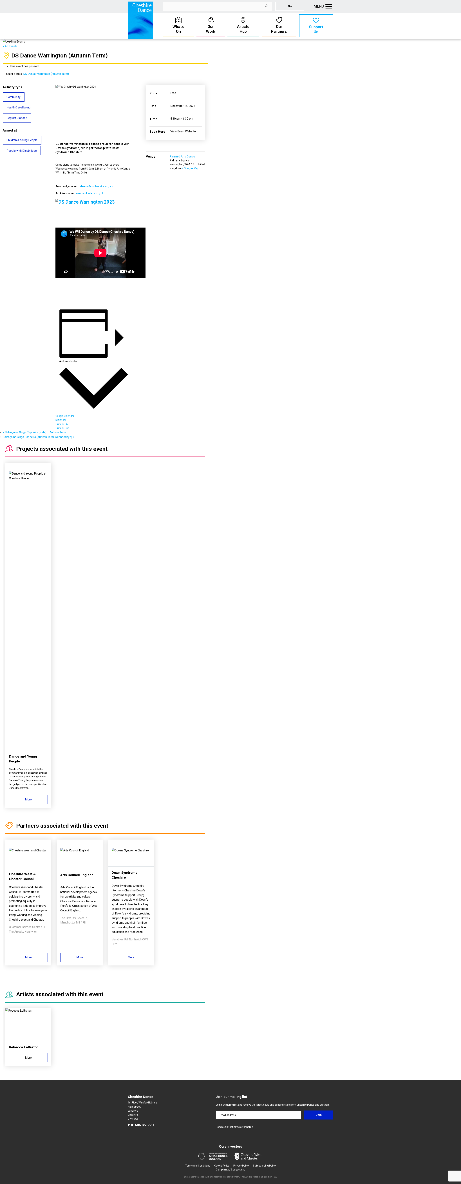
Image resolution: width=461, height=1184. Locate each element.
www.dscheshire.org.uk (90, 193)
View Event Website (183, 131)
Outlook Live (62, 428)
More (28, 799)
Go (290, 6)
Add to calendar (68, 361)
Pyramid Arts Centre (182, 156)
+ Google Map (190, 168)
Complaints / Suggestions (230, 1169)
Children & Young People (21, 140)
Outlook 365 (62, 424)
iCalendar (60, 420)
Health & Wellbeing (18, 107)
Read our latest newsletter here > (235, 1126)
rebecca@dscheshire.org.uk (96, 186)
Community (13, 97)
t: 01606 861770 (141, 1125)
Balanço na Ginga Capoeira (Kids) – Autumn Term (34, 432)
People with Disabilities (21, 150)
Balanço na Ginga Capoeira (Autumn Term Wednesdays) (38, 437)
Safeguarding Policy (264, 1165)
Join (319, 1115)
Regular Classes (16, 118)
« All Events (10, 46)
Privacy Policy (241, 1165)
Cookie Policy (221, 1165)
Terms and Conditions (197, 1165)
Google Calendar (64, 416)
